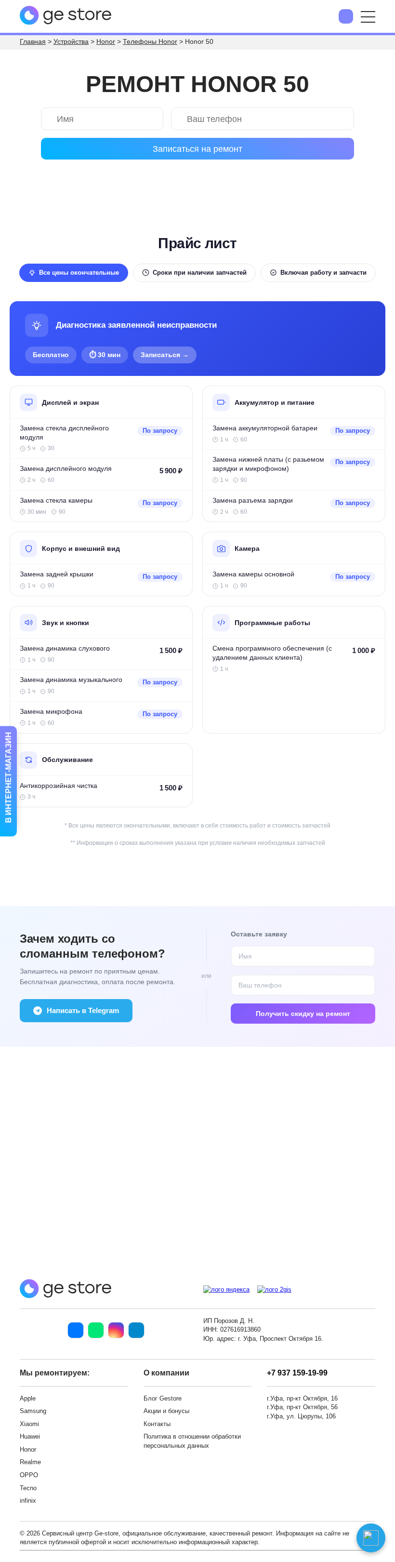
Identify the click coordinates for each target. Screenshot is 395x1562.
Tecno (28, 1488)
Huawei (30, 1436)
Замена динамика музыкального (71, 679)
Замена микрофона (51, 711)
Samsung (33, 1411)
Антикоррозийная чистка (58, 785)
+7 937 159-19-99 (297, 1373)
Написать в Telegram (83, 1010)
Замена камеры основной (253, 574)
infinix (28, 1500)
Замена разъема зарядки (252, 500)
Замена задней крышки (56, 574)
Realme (30, 1462)
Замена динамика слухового (65, 648)
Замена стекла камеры (56, 500)
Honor (28, 1449)
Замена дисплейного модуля (66, 468)
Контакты (157, 1424)
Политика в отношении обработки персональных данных (192, 1441)
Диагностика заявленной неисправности (136, 325)
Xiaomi (29, 1424)
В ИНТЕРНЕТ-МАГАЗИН (8, 778)
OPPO (29, 1475)
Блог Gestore (163, 1398)
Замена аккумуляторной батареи (264, 428)
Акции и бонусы (166, 1411)
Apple (28, 1398)
